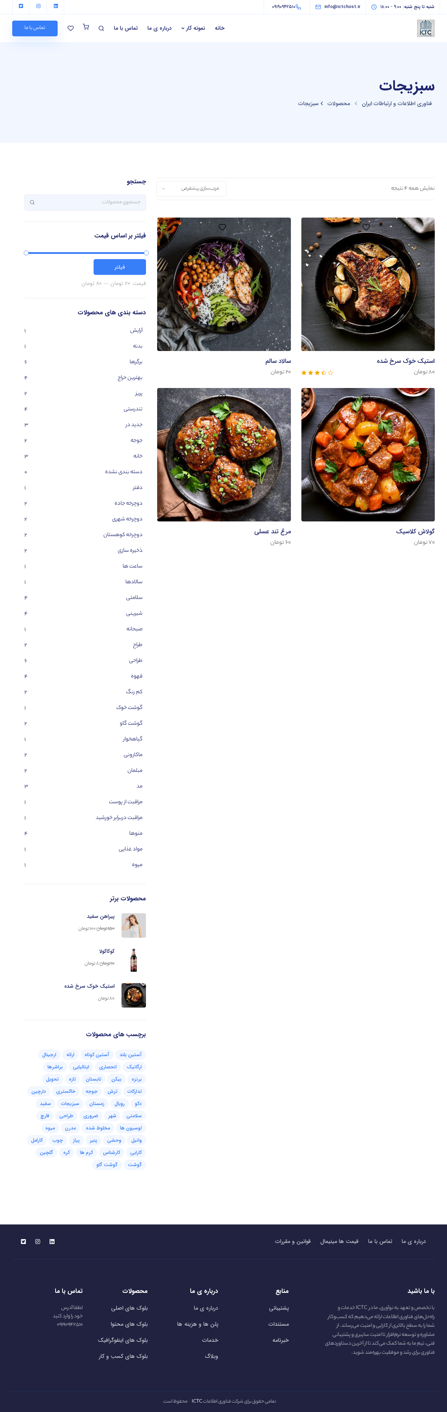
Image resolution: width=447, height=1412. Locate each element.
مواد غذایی (130, 849)
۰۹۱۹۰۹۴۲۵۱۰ (70, 1325)
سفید (45, 1103)
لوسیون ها (131, 1128)
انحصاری (108, 1067)
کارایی (136, 1152)
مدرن (70, 1128)
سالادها (133, 582)
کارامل (37, 1140)
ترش (112, 1091)
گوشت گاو (131, 723)
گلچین (46, 1152)
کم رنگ (134, 692)
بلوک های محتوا (129, 1324)
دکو (138, 1103)
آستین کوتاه (97, 1055)
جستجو (32, 202)
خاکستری (65, 1091)
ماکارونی (133, 755)
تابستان (93, 1079)
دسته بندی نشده (123, 472)
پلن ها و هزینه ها (197, 1324)
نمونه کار (195, 28)
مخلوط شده (98, 1128)
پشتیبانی (279, 1308)
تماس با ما (126, 28)
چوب (58, 1140)
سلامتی (134, 598)
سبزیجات (70, 1103)
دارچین (38, 1091)
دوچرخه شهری (127, 519)
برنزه (137, 1079)
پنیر (93, 1140)
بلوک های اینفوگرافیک (123, 1340)
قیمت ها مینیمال (339, 1241)
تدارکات (134, 1091)
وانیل (136, 1140)
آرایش (136, 331)
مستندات (279, 1324)
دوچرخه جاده (128, 503)
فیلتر (120, 266)
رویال (120, 1103)
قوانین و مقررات (293, 1241)
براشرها (55, 1067)
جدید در (134, 425)
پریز (138, 393)
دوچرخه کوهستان (122, 535)
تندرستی (133, 409)
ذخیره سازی (130, 551)
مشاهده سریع (368, 321)
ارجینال (49, 1055)
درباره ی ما (159, 28)
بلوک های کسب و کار (123, 1356)
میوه (137, 865)
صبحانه (134, 629)
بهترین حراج (130, 378)
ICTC (361, 1308)
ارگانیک (134, 1067)
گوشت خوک (129, 708)
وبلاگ (211, 1356)
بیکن (116, 1079)
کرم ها (86, 1152)
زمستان (96, 1103)
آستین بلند (130, 1055)
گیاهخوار (132, 739)
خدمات (210, 1340)
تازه (72, 1079)
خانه (220, 28)
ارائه (70, 1055)
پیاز (76, 1140)
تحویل (52, 1079)
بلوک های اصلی (129, 1308)
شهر (112, 1116)
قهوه (136, 676)
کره (66, 1152)
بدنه (137, 346)
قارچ (45, 1116)
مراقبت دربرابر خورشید (119, 818)
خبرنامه (280, 1340)
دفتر (137, 488)
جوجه (136, 441)
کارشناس (111, 1152)
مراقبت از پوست (125, 802)
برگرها (136, 362)
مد (139, 786)
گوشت (135, 1165)
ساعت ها (132, 566)
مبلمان (134, 771)
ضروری (90, 1116)
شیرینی (134, 613)
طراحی (135, 661)
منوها (135, 833)
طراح (137, 645)
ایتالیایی (81, 1067)
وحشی (114, 1140)
